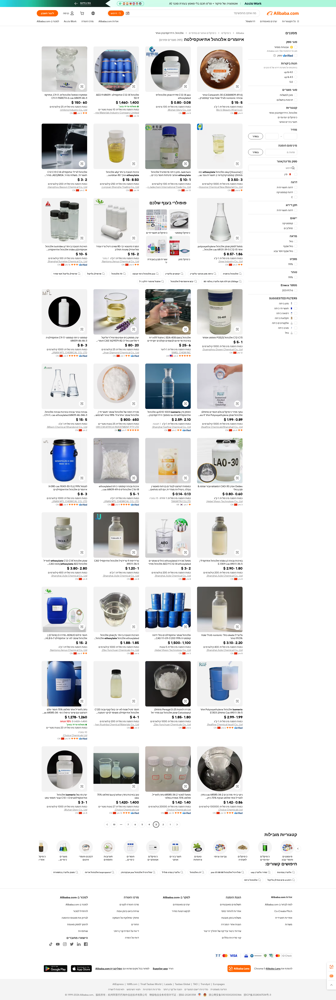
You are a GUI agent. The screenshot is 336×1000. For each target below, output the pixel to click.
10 (114, 824)
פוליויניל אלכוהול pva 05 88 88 (226, 872)
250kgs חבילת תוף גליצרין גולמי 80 (221, 281)
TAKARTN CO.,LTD (181, 501)
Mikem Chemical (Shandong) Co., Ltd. (67, 427)
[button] (127, 13)
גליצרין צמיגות (284, 872)
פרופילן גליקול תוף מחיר (65, 274)
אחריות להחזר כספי (231, 911)
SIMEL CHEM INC (181, 352)
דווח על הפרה (132, 937)
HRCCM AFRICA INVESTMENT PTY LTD (117, 427)
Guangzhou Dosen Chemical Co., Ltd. (222, 349)
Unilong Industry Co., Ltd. (73, 109)
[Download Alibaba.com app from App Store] (81, 968)
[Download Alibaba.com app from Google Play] (55, 968)
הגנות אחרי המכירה (231, 924)
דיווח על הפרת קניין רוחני (126, 931)
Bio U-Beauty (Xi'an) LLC (229, 109)
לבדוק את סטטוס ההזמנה (75, 917)
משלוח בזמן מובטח (231, 917)
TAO (195, 984)
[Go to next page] (107, 824)
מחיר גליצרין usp (259, 872)
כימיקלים (226, 33)
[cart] (81, 13)
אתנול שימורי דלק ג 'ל (149, 281)
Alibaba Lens (273, 968)
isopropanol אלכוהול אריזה (98, 872)
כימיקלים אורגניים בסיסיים (202, 33)
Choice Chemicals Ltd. (75, 735)
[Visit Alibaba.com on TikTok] (51, 944)
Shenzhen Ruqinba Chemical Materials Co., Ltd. (116, 724)
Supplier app (160, 968)
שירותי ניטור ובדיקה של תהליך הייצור (222, 931)
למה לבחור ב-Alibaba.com (278, 904)
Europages (219, 984)
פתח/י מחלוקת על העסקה (125, 917)
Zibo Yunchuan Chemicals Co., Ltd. (120, 650)
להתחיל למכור (80, 911)
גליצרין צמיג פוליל (171, 872)
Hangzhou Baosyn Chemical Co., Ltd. (67, 187)
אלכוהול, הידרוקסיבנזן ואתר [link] (169, 33)
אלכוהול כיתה (250, 880)
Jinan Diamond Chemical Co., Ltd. (121, 352)
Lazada (168, 984)
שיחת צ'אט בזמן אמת (128, 911)
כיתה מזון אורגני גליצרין (201, 274)
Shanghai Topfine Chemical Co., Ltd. (171, 427)
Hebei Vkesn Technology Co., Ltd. (224, 501)
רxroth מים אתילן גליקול (279, 880)
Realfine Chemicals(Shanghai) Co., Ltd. (222, 427)
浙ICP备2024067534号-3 (257, 994)
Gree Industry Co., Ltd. (230, 261)
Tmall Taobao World (150, 984)
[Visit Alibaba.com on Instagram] (65, 944)
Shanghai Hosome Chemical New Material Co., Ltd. (220, 187)
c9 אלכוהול (195, 872)
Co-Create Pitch (283, 911)
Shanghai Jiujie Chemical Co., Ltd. (224, 575)
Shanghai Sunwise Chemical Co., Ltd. (67, 261)
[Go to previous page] (177, 824)
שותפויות (83, 931)
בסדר (256, 136)
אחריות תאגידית (283, 917)
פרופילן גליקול (94, 274)
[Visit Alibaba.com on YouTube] (58, 944)
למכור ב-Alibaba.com (77, 904)
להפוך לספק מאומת (77, 924)
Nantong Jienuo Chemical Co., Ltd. (120, 261)
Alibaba (240, 33)
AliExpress (118, 984)
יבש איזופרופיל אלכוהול (182, 281)
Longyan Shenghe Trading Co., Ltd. (120, 187)
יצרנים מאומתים (181, 904)
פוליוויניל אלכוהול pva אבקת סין (136, 872)
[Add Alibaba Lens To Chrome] (239, 968)
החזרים (135, 924)
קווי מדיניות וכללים (231, 937)
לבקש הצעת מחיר (181, 911)
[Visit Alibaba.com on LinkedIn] (79, 944)
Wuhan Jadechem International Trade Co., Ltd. (168, 187)
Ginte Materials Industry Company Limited (116, 112)
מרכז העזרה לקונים (129, 904)
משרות (288, 924)
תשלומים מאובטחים (230, 904)
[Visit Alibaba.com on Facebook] (86, 944)
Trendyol (205, 984)
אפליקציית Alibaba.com (108, 968)
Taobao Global (182, 984)
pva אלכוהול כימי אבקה (143, 274)
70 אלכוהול (116, 274)
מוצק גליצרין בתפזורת (64, 872)
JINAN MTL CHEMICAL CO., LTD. (69, 352)
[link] (331, 966)
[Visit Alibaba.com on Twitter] (72, 944)
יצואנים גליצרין (172, 274)
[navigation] (272, 429)
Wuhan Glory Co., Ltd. (179, 109)
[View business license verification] (199, 995)
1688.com (132, 984)
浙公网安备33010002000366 (225, 994)
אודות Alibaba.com (281, 897)
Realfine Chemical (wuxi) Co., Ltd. (225, 724)
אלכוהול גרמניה (230, 274)
